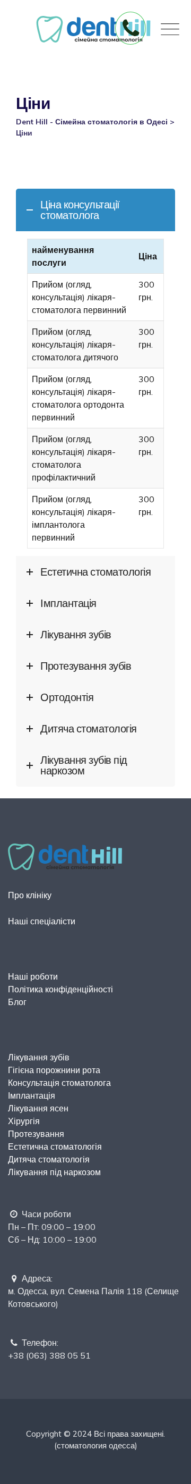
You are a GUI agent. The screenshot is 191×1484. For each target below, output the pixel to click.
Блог (17, 1002)
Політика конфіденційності (60, 989)
